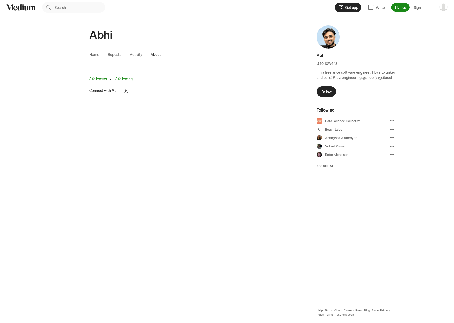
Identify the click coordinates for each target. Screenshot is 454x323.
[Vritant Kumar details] (392, 146)
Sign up (400, 7)
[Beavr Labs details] (392, 129)
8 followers (98, 78)
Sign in (419, 7)
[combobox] (80, 7)
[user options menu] (443, 7)
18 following (123, 78)
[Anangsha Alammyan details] (392, 138)
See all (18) (325, 165)
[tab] (94, 54)
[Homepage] (21, 7)
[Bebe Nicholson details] (392, 154)
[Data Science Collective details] (392, 121)
